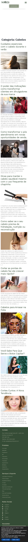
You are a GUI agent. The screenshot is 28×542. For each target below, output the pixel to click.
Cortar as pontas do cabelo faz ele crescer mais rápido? (12, 271)
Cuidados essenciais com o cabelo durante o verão (13, 47)
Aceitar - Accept (6, 539)
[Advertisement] (14, 23)
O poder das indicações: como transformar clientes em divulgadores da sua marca (14, 90)
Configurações (17, 531)
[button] (25, 2)
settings (16, 537)
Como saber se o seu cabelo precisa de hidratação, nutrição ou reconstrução (13, 225)
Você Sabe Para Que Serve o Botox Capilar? (12, 352)
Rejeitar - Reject (16, 539)
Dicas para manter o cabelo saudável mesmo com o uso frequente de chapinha (13, 180)
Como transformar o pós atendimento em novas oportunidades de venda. (14, 135)
